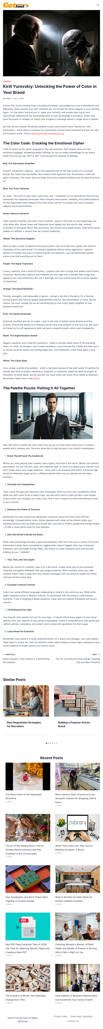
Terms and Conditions (81, 1016)
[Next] (95, 713)
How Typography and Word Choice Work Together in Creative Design (27, 899)
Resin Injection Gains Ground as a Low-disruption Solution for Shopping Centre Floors (75, 798)
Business (7, 81)
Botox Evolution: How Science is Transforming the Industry (26, 659)
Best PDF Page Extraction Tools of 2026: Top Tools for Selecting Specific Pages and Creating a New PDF (28, 948)
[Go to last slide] (7, 713)
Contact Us (73, 1021)
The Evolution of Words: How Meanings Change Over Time (26, 997)
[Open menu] (97, 5)
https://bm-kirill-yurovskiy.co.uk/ (48, 133)
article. (36, 378)
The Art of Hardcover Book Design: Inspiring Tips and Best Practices (78, 659)
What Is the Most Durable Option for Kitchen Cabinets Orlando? (73, 899)
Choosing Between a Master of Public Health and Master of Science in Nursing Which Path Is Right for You (76, 948)
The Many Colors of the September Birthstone (24, 796)
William (8, 98)
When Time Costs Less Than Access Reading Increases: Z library (74, 847)
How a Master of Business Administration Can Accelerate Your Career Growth (76, 997)
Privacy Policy (61, 1016)
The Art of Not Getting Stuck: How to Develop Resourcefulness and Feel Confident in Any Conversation (24, 849)
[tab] (46, 743)
